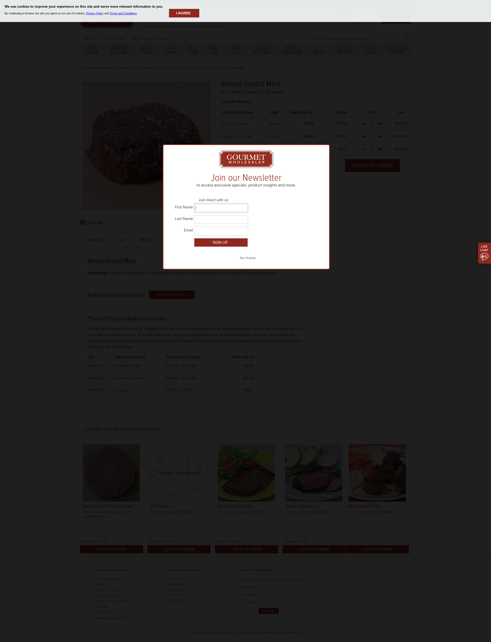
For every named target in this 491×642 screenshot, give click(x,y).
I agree (183, 13)
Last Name (184, 218)
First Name (184, 207)
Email (188, 230)
